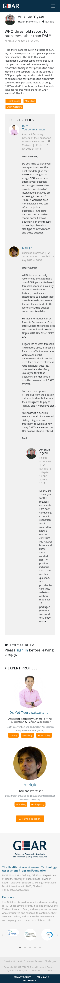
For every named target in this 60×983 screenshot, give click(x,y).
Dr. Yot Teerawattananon (33, 127)
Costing (13, 735)
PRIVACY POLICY (22, 977)
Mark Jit (27, 248)
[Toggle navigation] (53, 6)
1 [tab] (20, 947)
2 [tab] (25, 947)
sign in (22, 650)
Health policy (13, 100)
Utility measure (14, 106)
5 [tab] (40, 947)
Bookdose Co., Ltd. (19, 970)
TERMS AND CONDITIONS (35, 979)
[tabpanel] (13, 932)
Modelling (30, 100)
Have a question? (32, 818)
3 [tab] (30, 947)
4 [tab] (35, 947)
